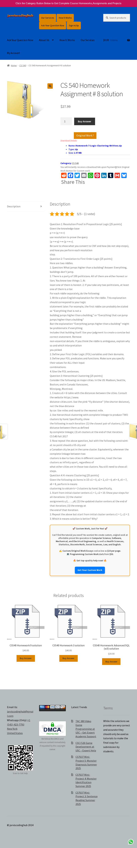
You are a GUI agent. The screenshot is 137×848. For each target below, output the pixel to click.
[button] (50, 86)
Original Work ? (85, 135)
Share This (73, 182)
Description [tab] (13, 206)
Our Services (47, 17)
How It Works (65, 17)
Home (14, 65)
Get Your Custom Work (90, 570)
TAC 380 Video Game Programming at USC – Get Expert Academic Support (86, 728)
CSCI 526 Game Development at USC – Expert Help (86, 746)
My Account (13, 53)
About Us (44, 40)
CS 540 (22, 65)
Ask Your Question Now (52, 25)
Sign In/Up (74, 25)
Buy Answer (84, 121)
